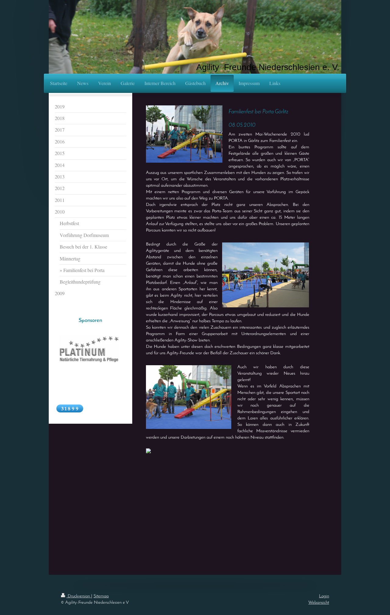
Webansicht (318, 602)
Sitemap (101, 596)
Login (324, 596)
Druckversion (78, 596)
